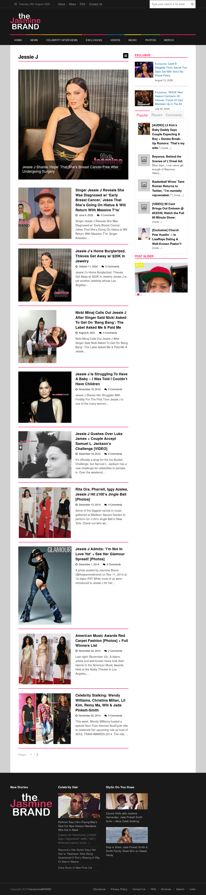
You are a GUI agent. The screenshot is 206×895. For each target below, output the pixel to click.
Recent (156, 114)
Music (133, 40)
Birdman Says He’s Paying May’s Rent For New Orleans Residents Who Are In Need (77, 826)
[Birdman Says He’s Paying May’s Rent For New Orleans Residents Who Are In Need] (79, 805)
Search (180, 889)
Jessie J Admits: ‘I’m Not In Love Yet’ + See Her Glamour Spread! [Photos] (100, 553)
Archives (166, 889)
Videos (115, 40)
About (72, 4)
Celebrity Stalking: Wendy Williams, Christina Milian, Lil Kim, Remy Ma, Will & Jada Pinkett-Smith (100, 702)
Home (61, 4)
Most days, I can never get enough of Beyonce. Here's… (167, 165)
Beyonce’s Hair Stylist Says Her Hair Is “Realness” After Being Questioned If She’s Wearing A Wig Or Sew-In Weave (78, 855)
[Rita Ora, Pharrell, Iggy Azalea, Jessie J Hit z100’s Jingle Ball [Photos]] (44, 512)
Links (193, 889)
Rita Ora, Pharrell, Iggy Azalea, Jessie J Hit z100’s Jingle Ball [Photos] (101, 494)
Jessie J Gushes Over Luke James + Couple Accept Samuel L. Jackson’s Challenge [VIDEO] (99, 441)
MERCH (169, 40)
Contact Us (95, 4)
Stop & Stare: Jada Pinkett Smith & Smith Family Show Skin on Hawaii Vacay (127, 851)
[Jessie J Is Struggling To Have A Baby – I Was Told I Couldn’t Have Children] (44, 397)
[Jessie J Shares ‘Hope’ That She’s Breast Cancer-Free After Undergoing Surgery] (73, 125)
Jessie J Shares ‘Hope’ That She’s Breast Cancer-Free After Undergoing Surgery (70, 169)
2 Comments (115, 650)
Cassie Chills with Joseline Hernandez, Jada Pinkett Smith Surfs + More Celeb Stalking (124, 817)
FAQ (82, 4)
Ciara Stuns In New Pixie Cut (75, 867)
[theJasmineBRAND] (25, 21)
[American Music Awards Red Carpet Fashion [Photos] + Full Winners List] (44, 658)
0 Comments (108, 215)
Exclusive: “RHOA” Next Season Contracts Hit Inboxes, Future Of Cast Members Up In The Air (169, 98)
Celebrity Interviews (62, 40)
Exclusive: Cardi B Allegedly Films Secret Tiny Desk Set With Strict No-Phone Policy (171, 69)
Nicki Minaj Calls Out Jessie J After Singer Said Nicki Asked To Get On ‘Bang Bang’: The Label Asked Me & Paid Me (100, 320)
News (34, 40)
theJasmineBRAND (40, 889)
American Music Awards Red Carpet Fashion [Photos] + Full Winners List (101, 640)
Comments (174, 114)
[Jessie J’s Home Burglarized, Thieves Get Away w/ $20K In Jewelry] (44, 275)
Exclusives (94, 40)
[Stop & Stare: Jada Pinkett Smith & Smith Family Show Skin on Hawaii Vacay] (127, 835)
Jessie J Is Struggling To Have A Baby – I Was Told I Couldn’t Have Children (101, 378)
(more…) (168, 213)
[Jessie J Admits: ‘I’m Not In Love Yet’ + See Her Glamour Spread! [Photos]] (44, 585)
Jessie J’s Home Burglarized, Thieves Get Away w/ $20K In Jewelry (100, 255)
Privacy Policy (119, 889)
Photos (150, 40)
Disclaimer (99, 889)
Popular (142, 114)
